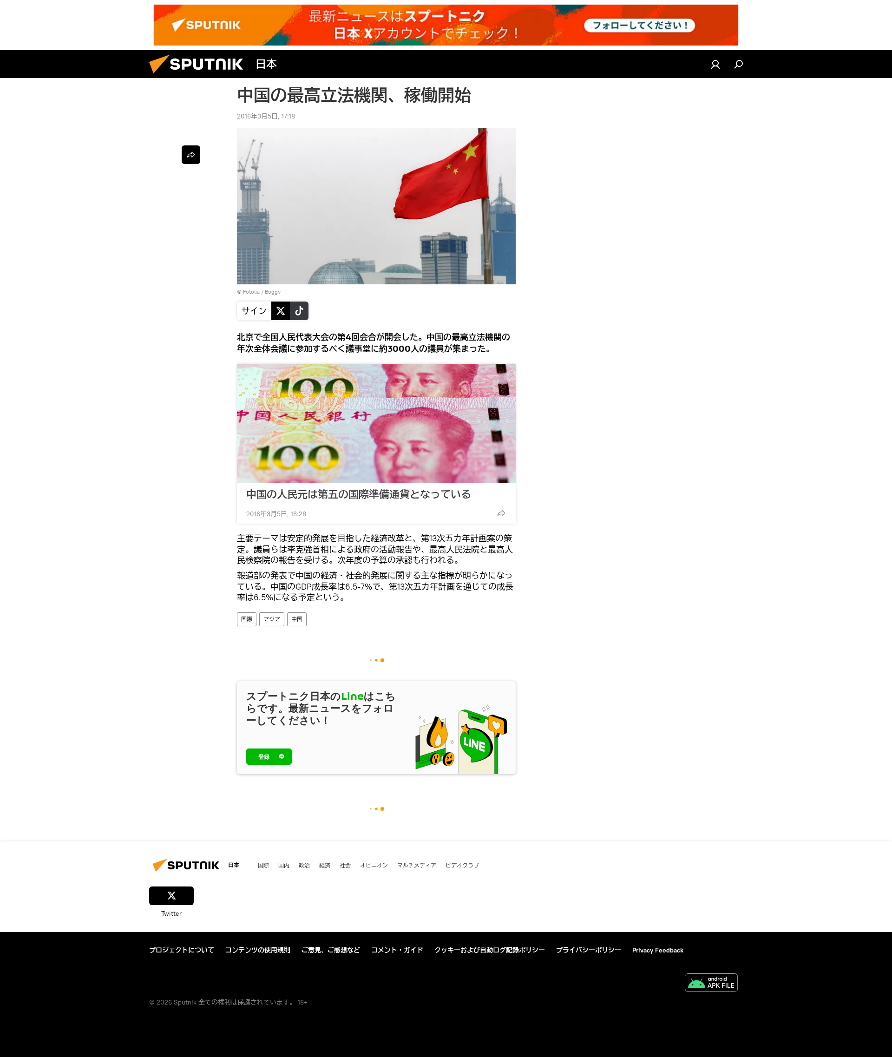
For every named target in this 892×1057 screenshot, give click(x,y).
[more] (501, 513)
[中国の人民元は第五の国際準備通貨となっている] (376, 423)
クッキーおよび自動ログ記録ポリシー (489, 950)
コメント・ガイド (397, 950)
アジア (271, 619)
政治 (304, 865)
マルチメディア (416, 865)
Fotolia (251, 291)
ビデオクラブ (462, 865)
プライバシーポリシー (588, 950)
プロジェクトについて (181, 950)
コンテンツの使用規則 (257, 950)
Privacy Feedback (657, 950)
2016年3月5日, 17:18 (266, 116)
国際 (246, 619)
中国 (296, 619)
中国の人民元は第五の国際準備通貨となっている (358, 494)
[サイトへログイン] (715, 64)
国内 (283, 865)
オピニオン (374, 865)
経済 (324, 865)
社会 (345, 865)
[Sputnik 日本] (200, 76)
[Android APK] (711, 983)
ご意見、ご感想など (331, 950)
